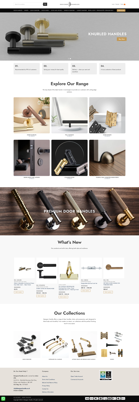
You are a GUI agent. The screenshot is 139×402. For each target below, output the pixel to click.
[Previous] (4, 36)
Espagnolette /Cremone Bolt (105, 10)
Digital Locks (92, 10)
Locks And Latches (56, 10)
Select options (42, 296)
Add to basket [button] (19, 292)
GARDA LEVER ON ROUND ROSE (46, 288)
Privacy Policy (46, 386)
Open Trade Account (77, 376)
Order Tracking (26, 397)
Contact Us (45, 389)
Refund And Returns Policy (49, 383)
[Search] (45, 4)
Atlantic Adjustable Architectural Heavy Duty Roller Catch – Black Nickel (25, 284)
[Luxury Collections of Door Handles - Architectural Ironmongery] (69, 4)
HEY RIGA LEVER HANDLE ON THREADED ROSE (113, 284)
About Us (44, 376)
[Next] (134, 36)
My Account (17, 397)
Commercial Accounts (77, 379)
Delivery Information (48, 392)
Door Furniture (34, 10)
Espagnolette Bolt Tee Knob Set (90, 283)
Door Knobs (45, 10)
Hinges (26, 10)
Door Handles (18, 10)
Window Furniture (69, 10)
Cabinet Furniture (82, 10)
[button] (115, 4)
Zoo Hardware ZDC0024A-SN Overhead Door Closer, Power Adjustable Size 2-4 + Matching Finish (70, 288)
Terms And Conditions (48, 379)
